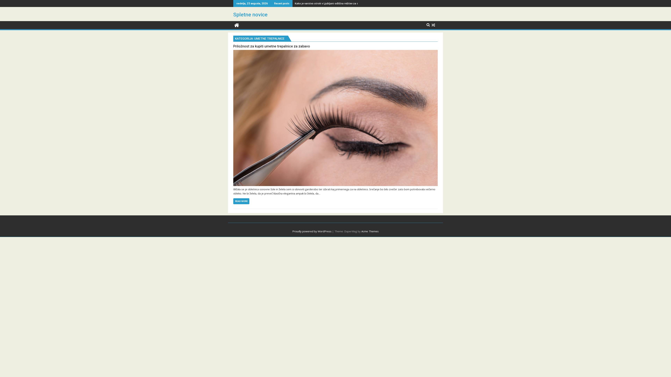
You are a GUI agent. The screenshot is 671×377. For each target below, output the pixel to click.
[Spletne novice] (236, 24)
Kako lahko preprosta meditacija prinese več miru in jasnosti (332, 3)
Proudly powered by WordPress (311, 231)
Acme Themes (370, 231)
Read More (241, 201)
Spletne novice (250, 15)
